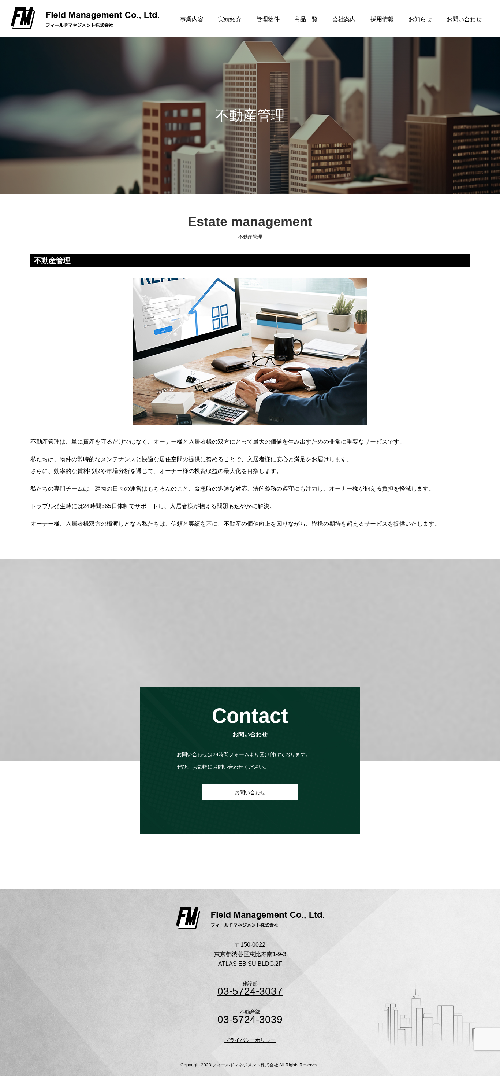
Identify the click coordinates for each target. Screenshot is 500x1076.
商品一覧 (306, 19)
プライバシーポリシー (250, 1040)
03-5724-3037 (250, 991)
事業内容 (192, 19)
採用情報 (382, 19)
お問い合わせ (464, 19)
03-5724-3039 (250, 1019)
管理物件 (268, 19)
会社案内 (344, 19)
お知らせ (420, 19)
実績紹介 (230, 19)
